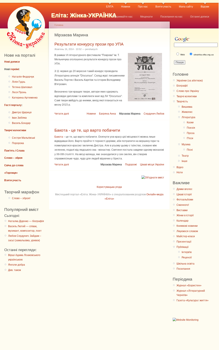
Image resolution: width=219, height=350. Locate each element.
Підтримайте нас (122, 16)
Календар (182, 220)
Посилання (183, 268)
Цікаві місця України (152, 164)
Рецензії (187, 257)
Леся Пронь (19, 92)
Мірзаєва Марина (129, 113)
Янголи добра (16, 264)
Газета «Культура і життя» (193, 300)
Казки (190, 122)
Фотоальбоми (185, 199)
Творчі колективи (15, 130)
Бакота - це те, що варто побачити (87, 130)
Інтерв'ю (187, 252)
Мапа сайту (186, 6)
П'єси (190, 138)
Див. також (14, 270)
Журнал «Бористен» (189, 285)
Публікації (182, 247)
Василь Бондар (21, 123)
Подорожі (131, 164)
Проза (190, 133)
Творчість (182, 101)
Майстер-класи (186, 236)
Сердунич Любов (154, 113)
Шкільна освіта (185, 263)
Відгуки (205, 6)
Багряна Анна (107, 113)
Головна (58, 25)
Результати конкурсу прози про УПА (89, 44)
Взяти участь (163, 6)
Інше (184, 161)
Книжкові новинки (187, 225)
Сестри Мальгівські (23, 137)
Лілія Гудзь (18, 81)
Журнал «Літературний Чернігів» (191, 293)
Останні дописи (199, 16)
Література (188, 117)
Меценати (146, 16)
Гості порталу (13, 105)
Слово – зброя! (21, 198)
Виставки (182, 210)
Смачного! (183, 204)
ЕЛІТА (109, 6)
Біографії (182, 85)
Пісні (190, 149)
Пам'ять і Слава (14, 150)
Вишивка (187, 106)
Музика (186, 144)
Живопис (187, 111)
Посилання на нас (171, 16)
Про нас (143, 6)
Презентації (184, 241)
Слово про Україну (188, 91)
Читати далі (61, 113)
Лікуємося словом (187, 231)
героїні (14, 69)
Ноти (180, 172)
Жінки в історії (185, 215)
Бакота (58, 136)
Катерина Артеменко (25, 97)
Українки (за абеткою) (190, 80)
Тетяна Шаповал (22, 87)
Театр (185, 155)
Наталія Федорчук (23, 76)
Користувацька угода (109, 186)
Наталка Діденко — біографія (26, 221)
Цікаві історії (184, 194)
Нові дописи (12, 61)
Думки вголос (184, 189)
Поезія (191, 127)
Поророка (18, 143)
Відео (180, 167)
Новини (125, 6)
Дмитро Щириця (22, 112)
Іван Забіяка (19, 117)
